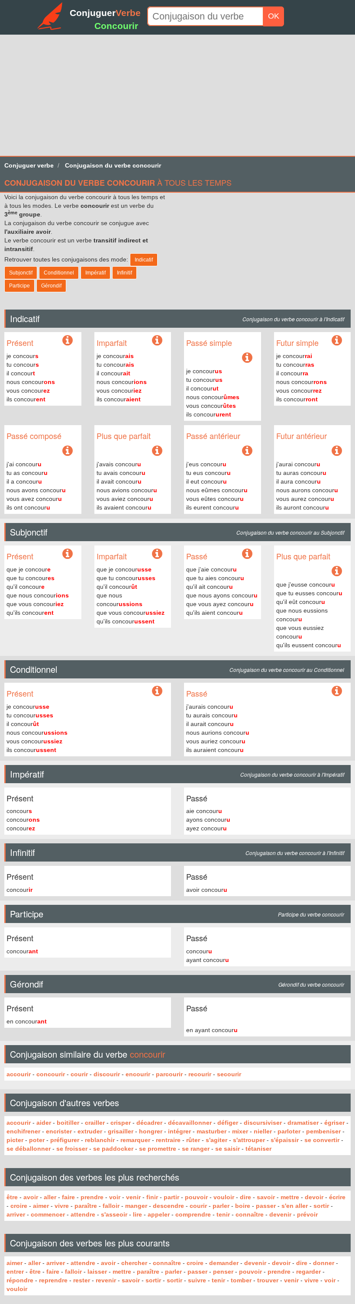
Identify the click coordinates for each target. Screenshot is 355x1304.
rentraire (168, 1139)
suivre (197, 1280)
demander (224, 1262)
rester (81, 1280)
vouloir (223, 1197)
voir (114, 1197)
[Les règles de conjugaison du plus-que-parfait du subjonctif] (337, 571)
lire (137, 1214)
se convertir (321, 1139)
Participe (19, 286)
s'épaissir (285, 1139)
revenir (106, 1280)
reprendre (53, 1280)
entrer (15, 1271)
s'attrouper (249, 1139)
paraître (85, 1205)
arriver (15, 1214)
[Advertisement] (177, 95)
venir (133, 1197)
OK (273, 16)
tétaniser (258, 1148)
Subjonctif (20, 273)
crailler (95, 1122)
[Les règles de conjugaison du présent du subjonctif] (67, 554)
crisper (120, 1122)
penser (223, 1271)
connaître (250, 1214)
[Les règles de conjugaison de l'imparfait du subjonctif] (157, 554)
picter (14, 1139)
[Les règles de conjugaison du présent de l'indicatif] (67, 342)
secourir (229, 1074)
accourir (18, 1074)
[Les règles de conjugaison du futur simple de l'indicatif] (337, 340)
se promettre (157, 1148)
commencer (48, 1214)
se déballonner (28, 1148)
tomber (241, 1280)
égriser (334, 1122)
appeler (159, 1214)
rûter (193, 1139)
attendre (83, 1214)
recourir (199, 1074)
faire (68, 1197)
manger (136, 1205)
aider (43, 1122)
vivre (62, 1205)
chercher (134, 1262)
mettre (290, 1197)
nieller (263, 1131)
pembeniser (323, 1131)
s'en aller (294, 1205)
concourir (50, 1074)
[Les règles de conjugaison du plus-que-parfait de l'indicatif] (157, 451)
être (12, 1197)
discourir (107, 1074)
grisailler (120, 1131)
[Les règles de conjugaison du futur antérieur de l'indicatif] (337, 451)
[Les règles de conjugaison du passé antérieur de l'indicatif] (247, 451)
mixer (240, 1131)
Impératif (95, 273)
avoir (30, 1197)
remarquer (135, 1139)
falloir (111, 1205)
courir (79, 1074)
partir (171, 1197)
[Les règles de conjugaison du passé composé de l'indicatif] (67, 451)
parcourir (169, 1074)
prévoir (307, 1214)
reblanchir (100, 1139)
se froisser (71, 1148)
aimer (41, 1205)
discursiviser (263, 1122)
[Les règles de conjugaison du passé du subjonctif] (247, 554)
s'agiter (216, 1139)
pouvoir (196, 1197)
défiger (227, 1122)
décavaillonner (190, 1122)
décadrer (149, 1122)
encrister (59, 1131)
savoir (266, 1197)
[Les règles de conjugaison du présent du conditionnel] (157, 691)
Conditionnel (59, 273)
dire (245, 1197)
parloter (289, 1131)
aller (50, 1197)
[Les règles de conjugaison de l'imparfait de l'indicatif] (157, 340)
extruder (89, 1131)
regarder (308, 1271)
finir (152, 1197)
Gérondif (51, 286)
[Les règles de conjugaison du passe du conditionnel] (337, 691)
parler (221, 1205)
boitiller (68, 1122)
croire (18, 1205)
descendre (168, 1205)
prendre (92, 1197)
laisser (97, 1271)
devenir (280, 1214)
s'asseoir (114, 1214)
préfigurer (64, 1139)
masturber (211, 1131)
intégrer (179, 1131)
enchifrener (23, 1131)
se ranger (196, 1148)
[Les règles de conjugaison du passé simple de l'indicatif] (247, 358)
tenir (223, 1214)
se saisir (227, 1148)
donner (323, 1262)
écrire (337, 1197)
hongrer (150, 1131)
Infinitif (124, 273)
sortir (321, 1205)
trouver (267, 1280)
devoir (314, 1197)
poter (37, 1139)
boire (242, 1205)
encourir (138, 1074)
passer (266, 1205)
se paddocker (113, 1148)
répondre (19, 1280)
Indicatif (144, 260)
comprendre (193, 1214)
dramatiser (303, 1122)
